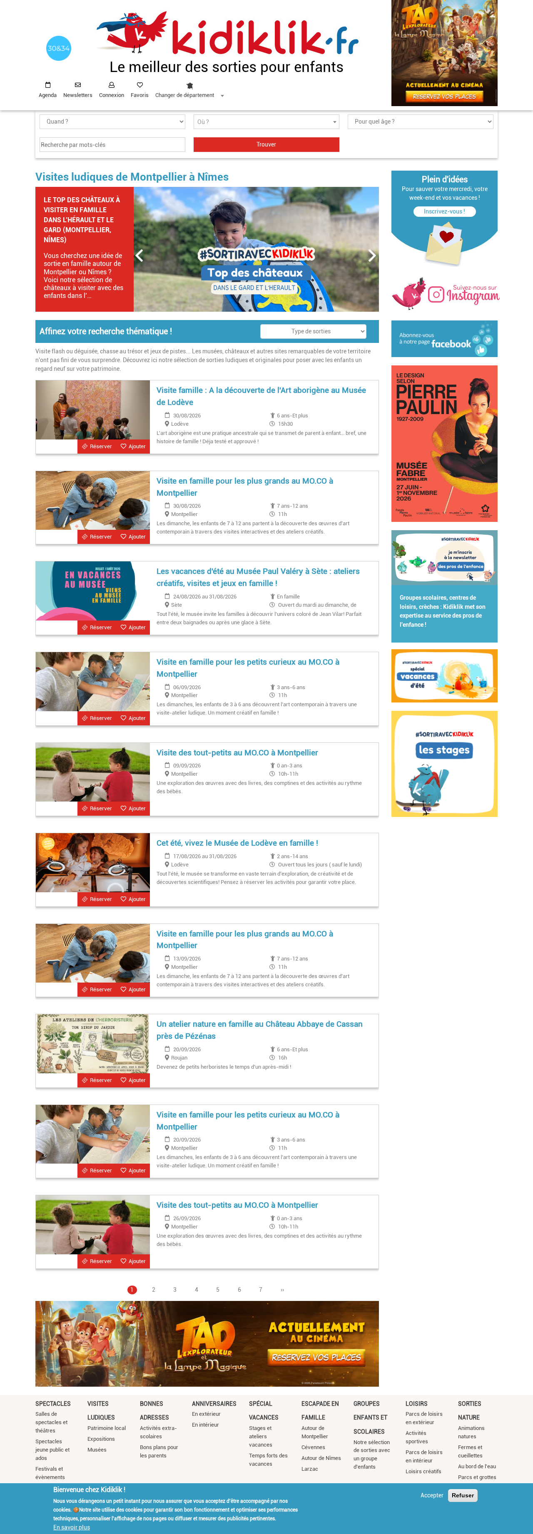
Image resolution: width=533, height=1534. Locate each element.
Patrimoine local (106, 1428)
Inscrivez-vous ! (444, 211)
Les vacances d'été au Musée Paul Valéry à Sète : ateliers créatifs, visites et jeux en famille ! (258, 577)
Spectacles (53, 1403)
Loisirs (417, 1403)
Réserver (101, 446)
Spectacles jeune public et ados (52, 1449)
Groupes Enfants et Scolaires (370, 1417)
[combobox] (189, 88)
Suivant (373, 255)
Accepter (432, 1495)
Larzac (309, 1469)
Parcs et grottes (477, 1477)
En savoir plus (71, 1527)
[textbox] (266, 122)
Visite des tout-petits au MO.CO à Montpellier (237, 752)
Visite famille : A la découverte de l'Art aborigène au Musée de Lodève (261, 396)
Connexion (111, 95)
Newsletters (77, 95)
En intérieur (205, 1425)
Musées (97, 1450)
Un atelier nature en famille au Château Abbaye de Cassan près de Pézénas (260, 1030)
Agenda (48, 95)
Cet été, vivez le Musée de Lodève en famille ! (237, 843)
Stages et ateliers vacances (260, 1436)
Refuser (463, 1495)
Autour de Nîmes (321, 1458)
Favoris (140, 95)
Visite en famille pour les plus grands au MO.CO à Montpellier (245, 487)
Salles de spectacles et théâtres (51, 1422)
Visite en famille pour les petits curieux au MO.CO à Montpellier (248, 668)
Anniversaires (214, 1403)
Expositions (101, 1439)
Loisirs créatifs (423, 1471)
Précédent (139, 255)
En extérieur (206, 1414)
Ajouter (137, 446)
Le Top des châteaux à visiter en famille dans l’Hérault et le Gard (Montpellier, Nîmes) (82, 220)
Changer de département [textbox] (184, 95)
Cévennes (313, 1447)
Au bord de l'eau (477, 1466)
